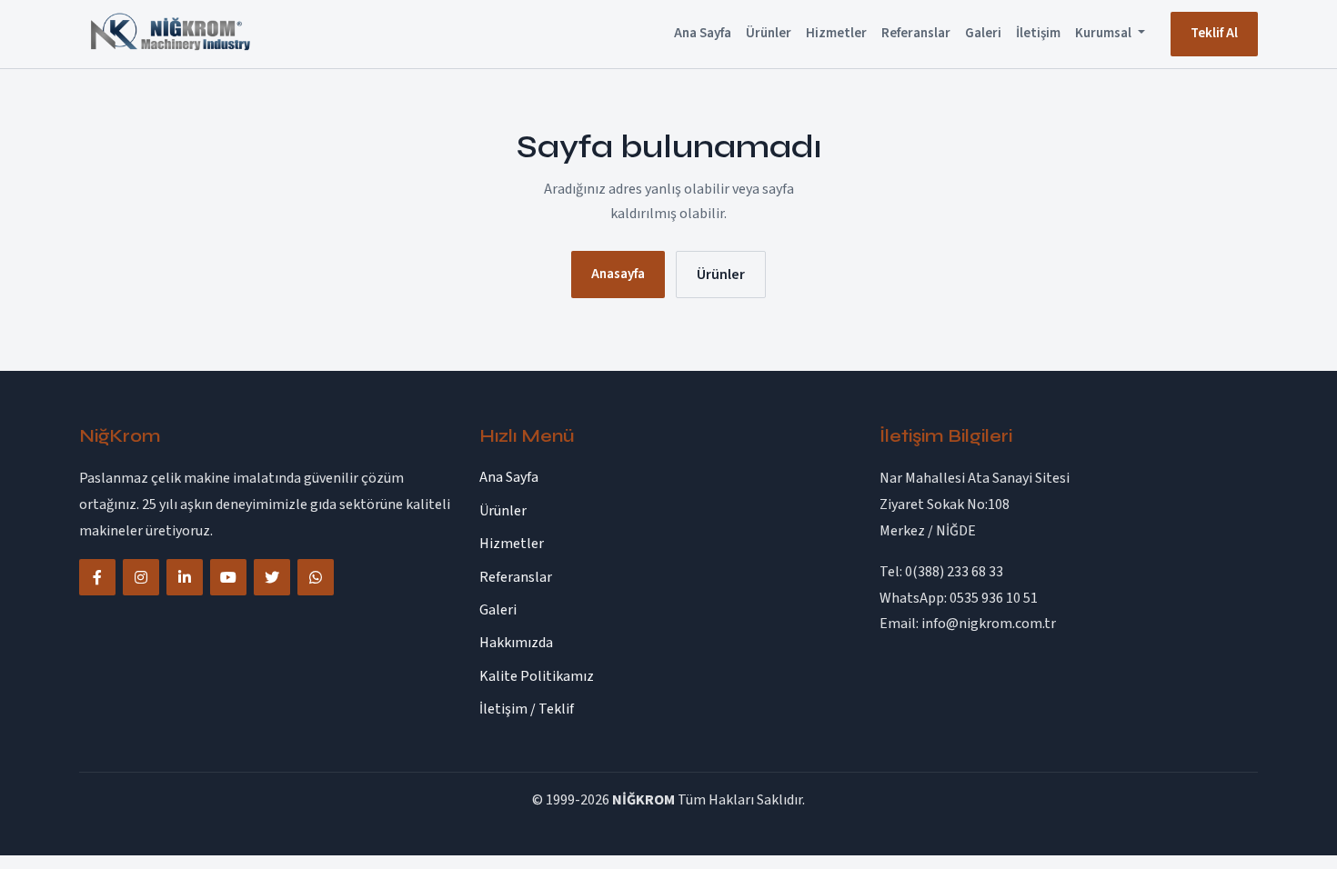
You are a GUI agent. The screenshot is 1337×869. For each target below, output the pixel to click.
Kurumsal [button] (1104, 33)
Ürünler (768, 33)
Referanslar (915, 33)
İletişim (1038, 33)
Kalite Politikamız (536, 676)
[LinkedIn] (184, 577)
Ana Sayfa (702, 33)
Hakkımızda (516, 643)
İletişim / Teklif (526, 709)
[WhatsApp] (315, 577)
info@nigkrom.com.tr (988, 624)
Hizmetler (836, 33)
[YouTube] (228, 577)
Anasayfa (618, 274)
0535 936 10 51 (994, 598)
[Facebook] (97, 577)
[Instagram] (141, 577)
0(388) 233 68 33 (954, 572)
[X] (272, 577)
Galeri (983, 33)
